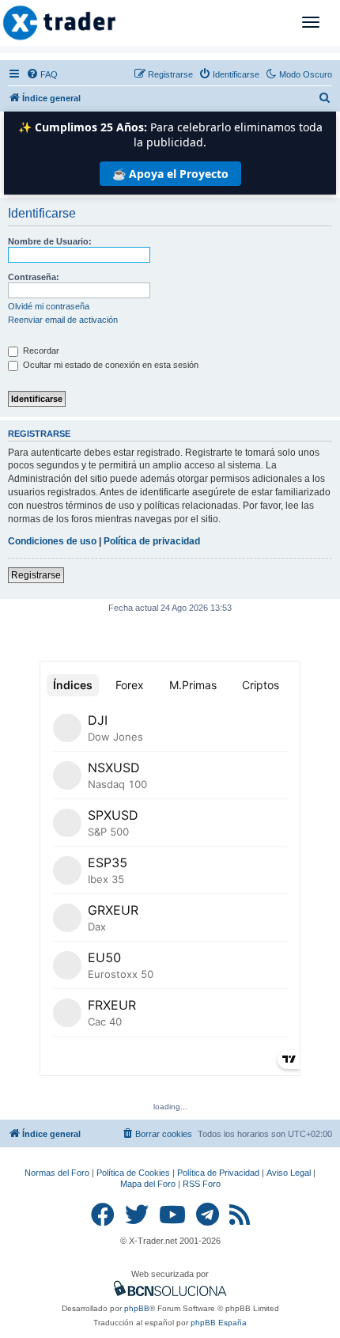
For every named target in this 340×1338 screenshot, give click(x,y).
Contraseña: (33, 277)
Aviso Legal (288, 1172)
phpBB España (219, 1322)
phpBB (136, 1308)
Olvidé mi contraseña (48, 306)
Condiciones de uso (52, 541)
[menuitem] (42, 74)
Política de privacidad (152, 541)
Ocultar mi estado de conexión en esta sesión (109, 365)
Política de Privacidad (218, 1172)
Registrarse (36, 575)
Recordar (40, 350)
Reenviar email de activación (63, 319)
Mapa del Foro (148, 1183)
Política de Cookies (133, 1172)
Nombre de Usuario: (50, 241)
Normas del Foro (57, 1172)
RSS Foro (202, 1183)
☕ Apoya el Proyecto (170, 173)
